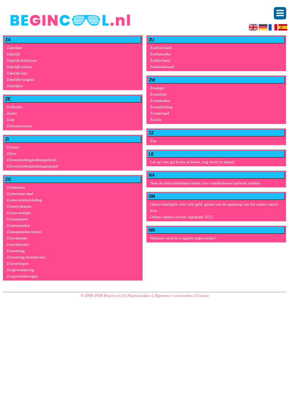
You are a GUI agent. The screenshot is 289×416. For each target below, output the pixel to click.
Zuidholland (160, 60)
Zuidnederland (162, 67)
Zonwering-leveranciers (26, 257)
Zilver (12, 153)
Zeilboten (14, 107)
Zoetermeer (16, 187)
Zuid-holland (161, 47)
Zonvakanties (18, 244)
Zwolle (155, 119)
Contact (202, 295)
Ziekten (13, 147)
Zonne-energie (19, 212)
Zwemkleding (161, 107)
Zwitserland (159, 113)
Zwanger (157, 88)
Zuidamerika (160, 54)
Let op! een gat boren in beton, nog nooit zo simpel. (192, 162)
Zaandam (14, 47)
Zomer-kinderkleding (24, 200)
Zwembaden (160, 100)
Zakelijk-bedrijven (22, 60)
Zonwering (16, 251)
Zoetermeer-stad (20, 193)
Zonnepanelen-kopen (24, 232)
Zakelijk (13, 54)
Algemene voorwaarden (173, 295)
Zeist (10, 119)
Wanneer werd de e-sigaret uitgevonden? (183, 238)
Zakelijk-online (19, 67)
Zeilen (12, 113)
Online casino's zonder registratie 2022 (181, 217)
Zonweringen (18, 263)
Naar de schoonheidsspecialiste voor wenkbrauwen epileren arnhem (205, 183)
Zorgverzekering (20, 270)
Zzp (153, 141)
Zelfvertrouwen (19, 126)
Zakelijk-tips (17, 73)
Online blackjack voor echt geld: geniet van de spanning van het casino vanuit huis (214, 207)
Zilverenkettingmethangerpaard (32, 166)
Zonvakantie (17, 238)
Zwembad (158, 94)
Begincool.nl (114, 295)
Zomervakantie (19, 206)
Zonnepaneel (17, 219)
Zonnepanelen (18, 225)
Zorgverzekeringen (22, 276)
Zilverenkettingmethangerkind (31, 160)
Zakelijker (15, 86)
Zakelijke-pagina (20, 79)
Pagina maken (139, 295)
